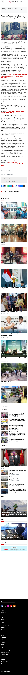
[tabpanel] (14, 508)
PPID (2, 666)
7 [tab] (17, 541)
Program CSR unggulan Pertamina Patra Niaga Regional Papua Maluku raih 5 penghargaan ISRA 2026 (13, 358)
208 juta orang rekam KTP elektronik (10, 590)
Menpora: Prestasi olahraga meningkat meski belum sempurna (13, 264)
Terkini (2, 610)
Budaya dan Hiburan (13, 8)
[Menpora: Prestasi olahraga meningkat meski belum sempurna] (14, 255)
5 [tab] (18, 518)
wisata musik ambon (14, 191)
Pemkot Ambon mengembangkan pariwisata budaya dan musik (12, 164)
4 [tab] (16, 518)
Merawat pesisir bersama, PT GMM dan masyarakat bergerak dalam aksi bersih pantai (17, 439)
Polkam (3, 639)
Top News (4, 445)
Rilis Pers (3, 644)
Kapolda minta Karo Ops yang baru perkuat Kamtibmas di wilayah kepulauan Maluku (17, 414)
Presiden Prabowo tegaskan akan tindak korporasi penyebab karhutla (17, 472)
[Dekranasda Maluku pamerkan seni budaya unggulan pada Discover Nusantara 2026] (14, 301)
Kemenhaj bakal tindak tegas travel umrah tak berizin (13, 241)
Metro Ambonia (5, 625)
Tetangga (3, 637)
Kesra (2, 635)
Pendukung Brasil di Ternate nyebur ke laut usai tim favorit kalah (14, 513)
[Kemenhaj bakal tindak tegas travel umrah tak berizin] (14, 233)
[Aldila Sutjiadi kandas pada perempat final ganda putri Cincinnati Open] (4, 427)
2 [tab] (12, 518)
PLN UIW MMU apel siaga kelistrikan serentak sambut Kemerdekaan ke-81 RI (13, 219)
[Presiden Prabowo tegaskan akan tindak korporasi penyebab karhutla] (4, 472)
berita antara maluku (7, 194)
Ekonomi (3, 629)
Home (4, 8)
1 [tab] (10, 518)
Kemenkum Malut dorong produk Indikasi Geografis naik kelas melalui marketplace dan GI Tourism (13, 287)
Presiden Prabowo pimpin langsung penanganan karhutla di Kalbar (17, 478)
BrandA (3, 659)
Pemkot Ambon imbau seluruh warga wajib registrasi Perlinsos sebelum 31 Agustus (17, 421)
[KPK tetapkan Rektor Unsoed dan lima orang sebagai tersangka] (4, 485)
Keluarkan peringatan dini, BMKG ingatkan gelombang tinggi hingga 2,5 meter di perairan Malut (18, 491)
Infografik (3, 542)
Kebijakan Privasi (5, 652)
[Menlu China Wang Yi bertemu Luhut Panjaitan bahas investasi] (14, 457)
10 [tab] (22, 541)
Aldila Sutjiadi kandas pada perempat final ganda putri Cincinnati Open (16, 427)
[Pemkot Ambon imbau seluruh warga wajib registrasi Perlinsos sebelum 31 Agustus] (4, 421)
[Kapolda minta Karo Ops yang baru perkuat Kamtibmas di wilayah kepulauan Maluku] (4, 414)
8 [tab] (19, 541)
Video (2, 519)
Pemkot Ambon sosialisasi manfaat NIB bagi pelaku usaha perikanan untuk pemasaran (14, 76)
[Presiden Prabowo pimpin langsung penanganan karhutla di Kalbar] (4, 478)
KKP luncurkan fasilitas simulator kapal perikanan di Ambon (13, 536)
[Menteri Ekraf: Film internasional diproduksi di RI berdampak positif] (14, 372)
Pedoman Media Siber (6, 657)
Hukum (2, 627)
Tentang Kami (4, 654)
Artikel (2, 632)
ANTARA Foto (4, 661)
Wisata (5, 191)
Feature (3, 642)
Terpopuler (4, 409)
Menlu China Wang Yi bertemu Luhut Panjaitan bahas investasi (13, 466)
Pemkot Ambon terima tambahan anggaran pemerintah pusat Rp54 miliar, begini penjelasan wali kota (17, 433)
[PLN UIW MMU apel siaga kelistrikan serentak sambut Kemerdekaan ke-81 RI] (14, 210)
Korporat (3, 663)
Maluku (3, 622)
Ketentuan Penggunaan (7, 650)
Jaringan (3, 647)
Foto (2, 496)
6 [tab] (15, 541)
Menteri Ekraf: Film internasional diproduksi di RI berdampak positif (14, 381)
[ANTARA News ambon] (15, 1)
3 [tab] (14, 518)
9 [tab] (20, 541)
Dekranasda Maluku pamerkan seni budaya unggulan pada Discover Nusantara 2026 (12, 310)
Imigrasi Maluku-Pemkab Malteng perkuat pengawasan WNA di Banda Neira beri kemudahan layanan (12, 334)
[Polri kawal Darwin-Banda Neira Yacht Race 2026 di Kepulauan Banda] (14, 394)
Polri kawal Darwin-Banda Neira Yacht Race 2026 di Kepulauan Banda (14, 403)
